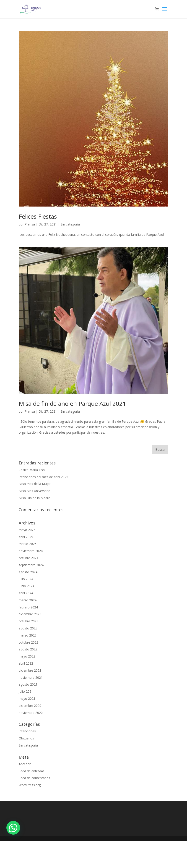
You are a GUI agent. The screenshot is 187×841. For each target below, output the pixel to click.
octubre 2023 (28, 621)
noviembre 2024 (31, 551)
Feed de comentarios (34, 778)
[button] (13, 828)
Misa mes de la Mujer (35, 484)
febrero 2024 (28, 607)
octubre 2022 (28, 642)
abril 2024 (26, 593)
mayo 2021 (27, 698)
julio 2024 (26, 579)
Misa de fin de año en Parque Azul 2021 (72, 403)
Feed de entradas (31, 771)
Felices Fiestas (38, 216)
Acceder (25, 764)
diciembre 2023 (30, 614)
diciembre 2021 (30, 670)
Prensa (30, 224)
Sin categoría (70, 224)
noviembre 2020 (31, 712)
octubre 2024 (28, 558)
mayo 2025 (27, 530)
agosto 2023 (28, 628)
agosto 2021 (28, 684)
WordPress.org (30, 785)
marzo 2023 (27, 635)
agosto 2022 (28, 649)
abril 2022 (26, 663)
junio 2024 (26, 586)
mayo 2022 (27, 656)
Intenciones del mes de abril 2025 (43, 477)
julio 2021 (26, 691)
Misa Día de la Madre (34, 498)
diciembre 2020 (30, 705)
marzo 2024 (27, 600)
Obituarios (26, 738)
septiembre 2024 (31, 565)
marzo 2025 (27, 544)
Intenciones (27, 731)
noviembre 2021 (31, 677)
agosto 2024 (28, 572)
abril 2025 (26, 537)
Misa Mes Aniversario (34, 491)
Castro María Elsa (32, 470)
